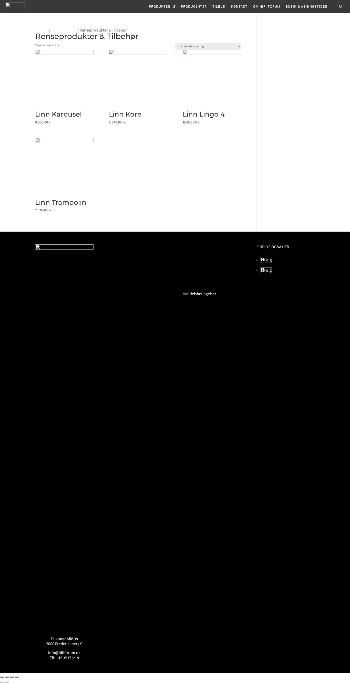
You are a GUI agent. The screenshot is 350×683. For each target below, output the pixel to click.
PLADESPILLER (64, 30)
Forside (41, 30)
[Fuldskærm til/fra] (7, 677)
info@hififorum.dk (64, 652)
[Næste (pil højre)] (7, 681)
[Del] (12, 677)
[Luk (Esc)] (17, 677)
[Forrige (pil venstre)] (2, 681)
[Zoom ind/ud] (2, 677)
